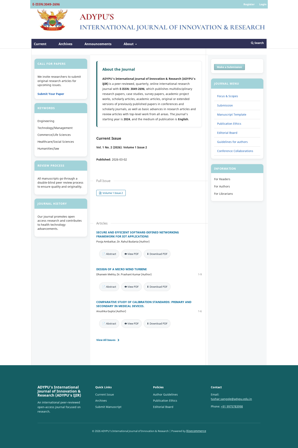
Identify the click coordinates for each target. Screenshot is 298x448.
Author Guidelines (165, 394)
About (129, 44)
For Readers (222, 179)
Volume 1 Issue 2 (112, 193)
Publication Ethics (229, 124)
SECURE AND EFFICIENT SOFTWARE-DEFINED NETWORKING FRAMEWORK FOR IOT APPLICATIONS (137, 234)
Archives (65, 44)
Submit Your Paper (51, 94)
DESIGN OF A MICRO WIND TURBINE (121, 269)
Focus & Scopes (227, 96)
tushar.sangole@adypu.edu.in (231, 399)
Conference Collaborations (235, 151)
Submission (225, 105)
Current (40, 44)
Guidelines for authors (232, 142)
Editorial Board (227, 133)
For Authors (222, 186)
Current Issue (104, 394)
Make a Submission (229, 67)
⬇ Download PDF (157, 254)
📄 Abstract (109, 254)
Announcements (98, 44)
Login (263, 4)
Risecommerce (196, 431)
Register (249, 4)
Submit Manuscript (108, 407)
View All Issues (105, 340)
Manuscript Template (231, 114)
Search (259, 43)
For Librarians (223, 194)
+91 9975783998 (232, 406)
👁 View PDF (131, 254)
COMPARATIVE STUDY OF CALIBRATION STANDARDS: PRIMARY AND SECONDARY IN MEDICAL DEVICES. (143, 304)
